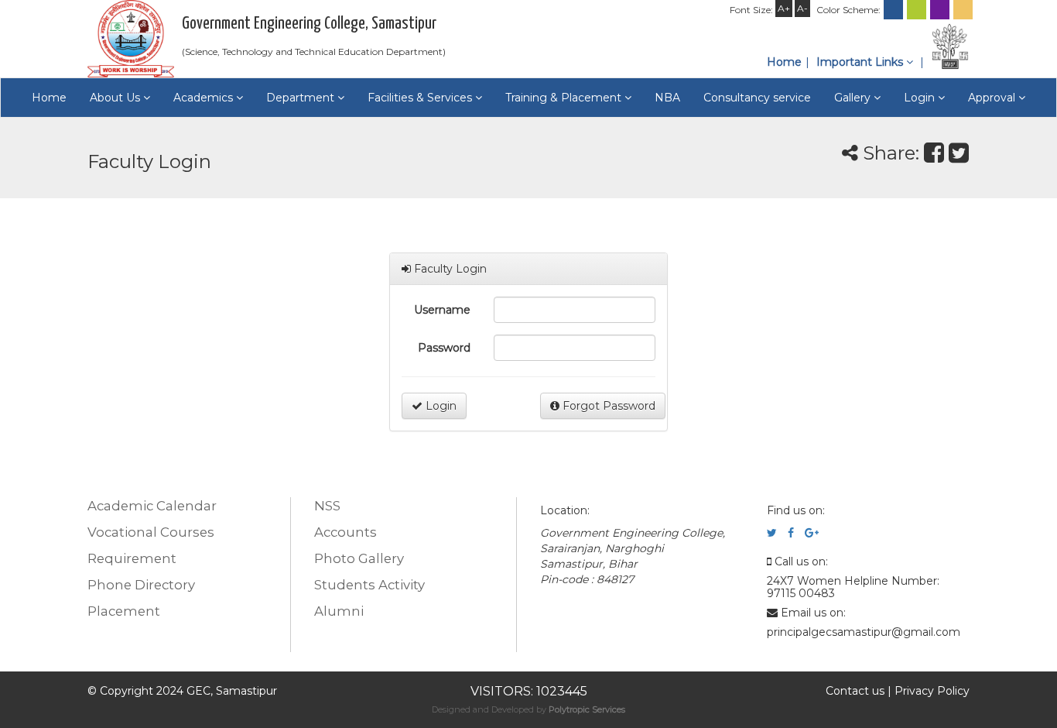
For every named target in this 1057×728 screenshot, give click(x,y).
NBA (667, 98)
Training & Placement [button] (564, 98)
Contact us (855, 691)
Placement (123, 611)
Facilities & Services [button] (421, 98)
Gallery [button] (854, 98)
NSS (327, 505)
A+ (784, 8)
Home (784, 62)
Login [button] (921, 98)
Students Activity (369, 584)
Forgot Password (607, 406)
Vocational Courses (150, 532)
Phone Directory (141, 584)
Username (442, 310)
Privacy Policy (932, 691)
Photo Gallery (359, 558)
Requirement (131, 558)
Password (444, 348)
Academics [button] (204, 98)
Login (439, 406)
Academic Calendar (152, 505)
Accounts (345, 532)
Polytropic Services (587, 709)
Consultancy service (757, 98)
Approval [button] (993, 98)
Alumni (339, 611)
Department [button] (301, 98)
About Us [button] (116, 98)
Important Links (861, 62)
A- (802, 8)
